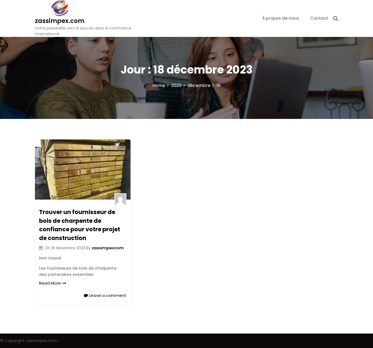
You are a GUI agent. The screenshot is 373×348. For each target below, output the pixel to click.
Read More (50, 283)
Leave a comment (107, 295)
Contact (319, 18)
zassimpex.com (59, 21)
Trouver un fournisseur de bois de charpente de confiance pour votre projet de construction (79, 225)
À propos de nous (280, 18)
